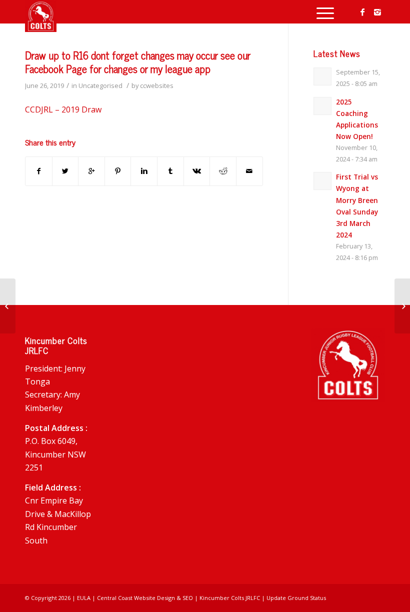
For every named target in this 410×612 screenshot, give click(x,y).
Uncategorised (100, 85)
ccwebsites (157, 85)
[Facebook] (362, 12)
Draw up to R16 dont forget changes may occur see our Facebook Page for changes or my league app (137, 61)
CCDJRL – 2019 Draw (63, 109)
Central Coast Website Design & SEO (145, 598)
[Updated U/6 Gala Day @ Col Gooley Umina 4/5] (8, 306)
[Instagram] (377, 12)
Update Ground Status (296, 598)
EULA (83, 598)
